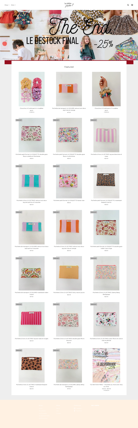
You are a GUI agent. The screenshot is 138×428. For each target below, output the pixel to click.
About (58, 408)
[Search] (128, 5)
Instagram (79, 408)
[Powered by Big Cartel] (95, 405)
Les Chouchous (43, 418)
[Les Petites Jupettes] (69, 5)
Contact (58, 413)
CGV (57, 411)
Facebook (79, 411)
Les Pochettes (43, 413)
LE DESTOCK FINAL (44, 415)
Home (40, 408)
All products (42, 411)
